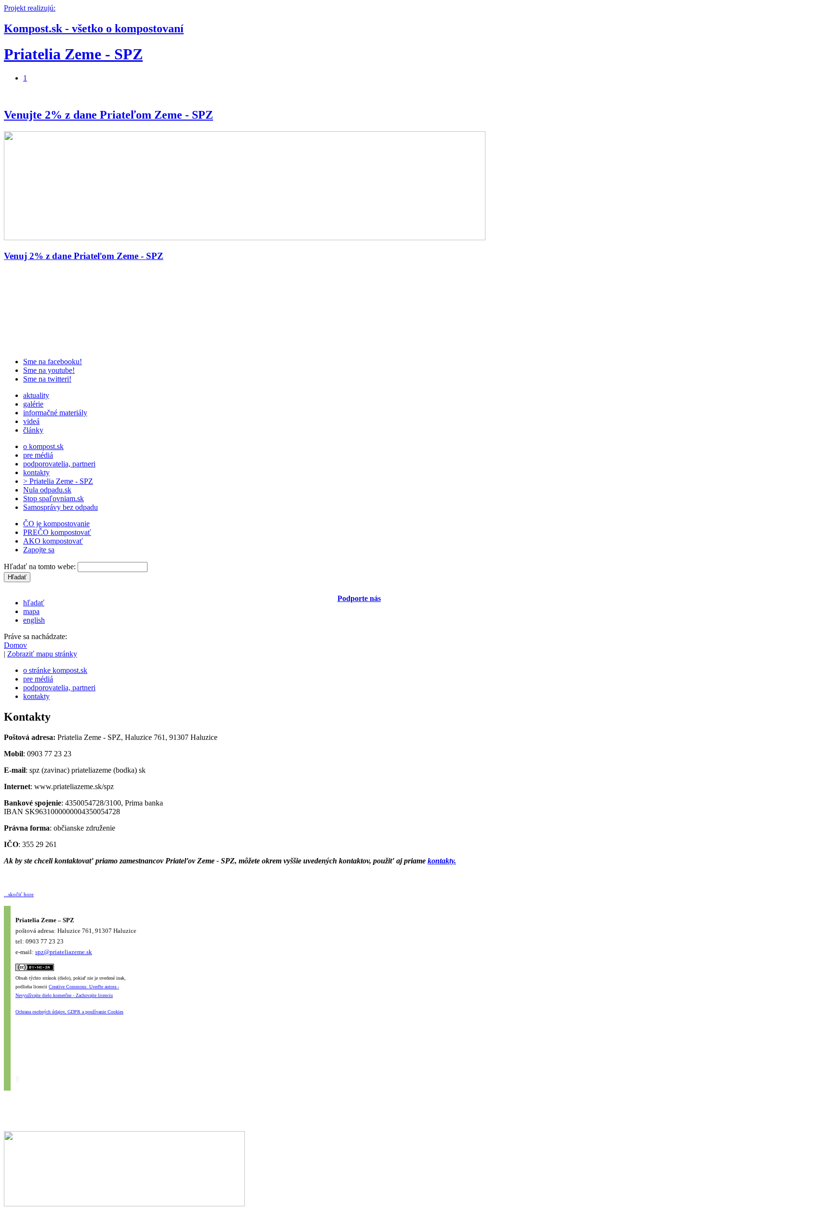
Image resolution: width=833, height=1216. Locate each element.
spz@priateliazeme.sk (63, 952)
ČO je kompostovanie (56, 523)
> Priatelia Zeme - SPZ (58, 481)
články (33, 430)
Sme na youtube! (49, 370)
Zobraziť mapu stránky (42, 654)
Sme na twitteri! (47, 379)
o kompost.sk (43, 446)
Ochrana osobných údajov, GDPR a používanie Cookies (69, 1011)
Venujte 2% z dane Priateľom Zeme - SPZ (108, 115)
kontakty (36, 472)
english (34, 620)
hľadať (33, 603)
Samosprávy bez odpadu (60, 507)
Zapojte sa (38, 550)
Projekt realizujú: (29, 8)
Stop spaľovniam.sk (53, 498)
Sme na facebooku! (52, 361)
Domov (15, 645)
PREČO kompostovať (57, 532)
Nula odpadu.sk (47, 490)
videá (31, 421)
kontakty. (442, 861)
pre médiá (38, 455)
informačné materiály (55, 413)
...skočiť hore (19, 894)
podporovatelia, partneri (59, 464)
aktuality (36, 395)
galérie (33, 404)
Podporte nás (359, 598)
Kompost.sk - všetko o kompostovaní (94, 28)
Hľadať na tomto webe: (41, 566)
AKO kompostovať (53, 541)
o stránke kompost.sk (55, 670)
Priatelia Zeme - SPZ (73, 54)
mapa (31, 611)
